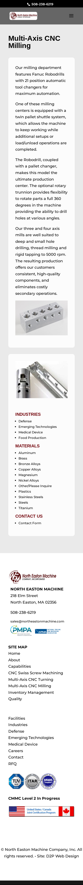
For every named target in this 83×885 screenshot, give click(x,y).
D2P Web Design (62, 856)
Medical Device (31, 432)
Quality (15, 699)
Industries (17, 724)
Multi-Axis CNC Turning (30, 679)
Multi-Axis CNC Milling (29, 686)
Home (14, 653)
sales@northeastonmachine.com (37, 621)
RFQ (12, 763)
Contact (15, 757)
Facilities (16, 718)
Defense (25, 421)
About (14, 660)
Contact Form (30, 523)
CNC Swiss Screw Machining (35, 673)
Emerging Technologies (38, 427)
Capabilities (19, 666)
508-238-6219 (42, 4)
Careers (15, 751)
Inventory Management (31, 692)
